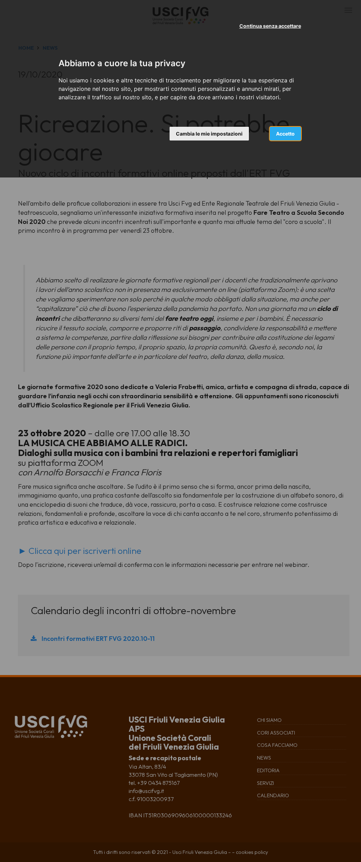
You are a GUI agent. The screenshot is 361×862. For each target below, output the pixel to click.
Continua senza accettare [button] (270, 26)
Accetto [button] (285, 134)
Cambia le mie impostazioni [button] (209, 134)
